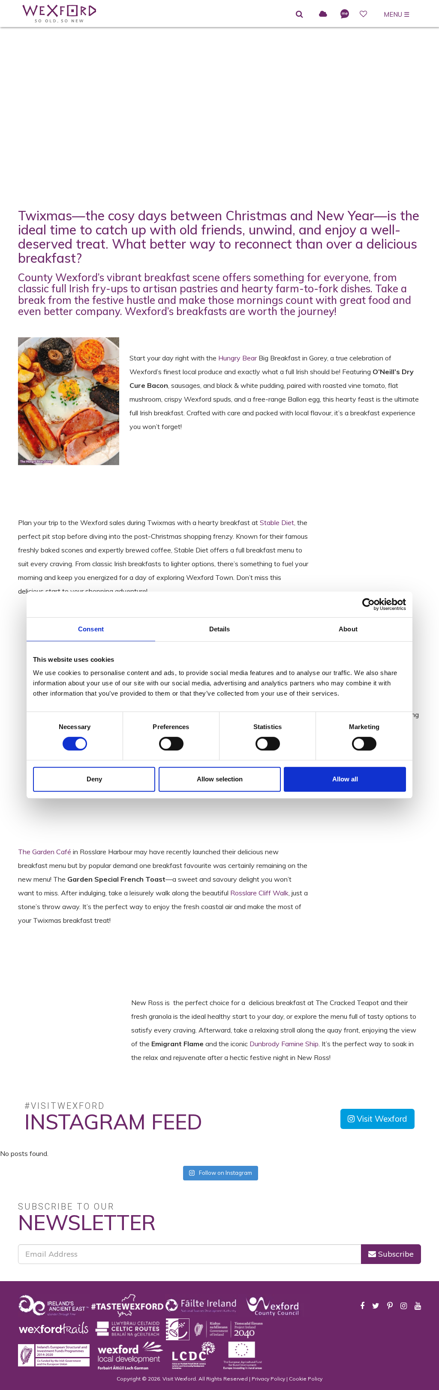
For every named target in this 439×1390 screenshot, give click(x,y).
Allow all (345, 779)
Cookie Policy (305, 1378)
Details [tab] (219, 629)
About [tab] (348, 629)
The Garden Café (45, 851)
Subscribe (395, 1254)
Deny (94, 779)
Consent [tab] (91, 629)
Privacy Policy (268, 1378)
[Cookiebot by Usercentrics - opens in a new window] (368, 604)
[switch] (171, 744)
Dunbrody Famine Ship (284, 1043)
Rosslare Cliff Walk (259, 893)
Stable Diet (277, 522)
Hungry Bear (238, 358)
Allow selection (220, 779)
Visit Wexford (381, 1119)
